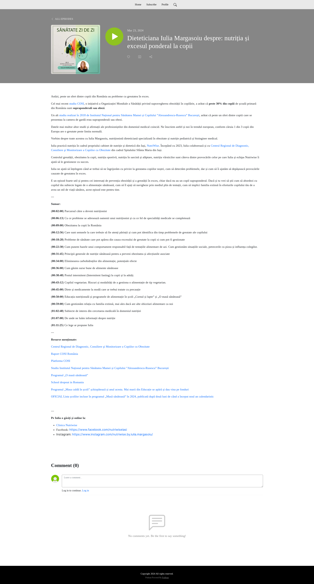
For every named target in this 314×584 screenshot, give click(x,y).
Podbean (165, 577)
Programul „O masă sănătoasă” (69, 375)
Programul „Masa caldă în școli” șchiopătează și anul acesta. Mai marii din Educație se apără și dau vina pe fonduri (120, 389)
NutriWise (153, 145)
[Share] (151, 56)
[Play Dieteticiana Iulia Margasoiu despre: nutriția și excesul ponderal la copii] (114, 36)
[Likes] (129, 57)
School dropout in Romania (67, 382)
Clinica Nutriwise (66, 425)
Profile (165, 4)
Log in (85, 490)
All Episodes (63, 19)
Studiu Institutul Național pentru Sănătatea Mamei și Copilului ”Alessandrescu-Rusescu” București (110, 368)
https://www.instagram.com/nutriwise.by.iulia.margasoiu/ (112, 434)
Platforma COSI (60, 360)
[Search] (175, 4)
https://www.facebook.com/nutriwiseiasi (98, 429)
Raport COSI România (64, 353)
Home (138, 4)
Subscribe (151, 4)
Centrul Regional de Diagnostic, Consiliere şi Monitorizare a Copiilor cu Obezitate (100, 346)
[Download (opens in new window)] (140, 56)
